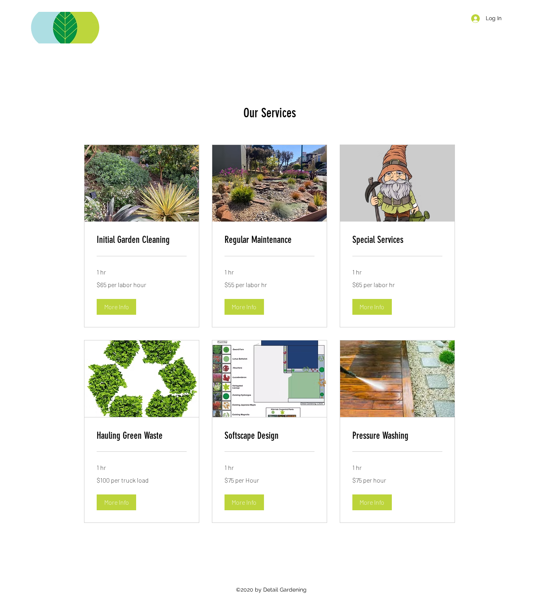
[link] (142, 240)
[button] (116, 307)
